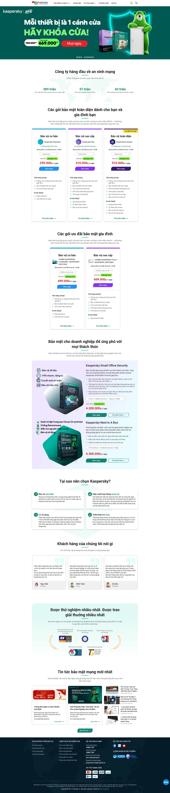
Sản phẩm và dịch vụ (61, 3)
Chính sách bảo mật (38, 748)
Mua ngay (49, 169)
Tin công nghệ (88, 3)
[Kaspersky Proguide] (40, 3)
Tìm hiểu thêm (48, 218)
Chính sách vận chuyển (66, 748)
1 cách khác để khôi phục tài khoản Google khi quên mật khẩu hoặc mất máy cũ (129, 709)
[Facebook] (114, 745)
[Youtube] (119, 745)
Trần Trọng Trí (104, 789)
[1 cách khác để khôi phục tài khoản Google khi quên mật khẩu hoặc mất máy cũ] (112, 710)
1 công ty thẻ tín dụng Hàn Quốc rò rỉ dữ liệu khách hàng (128, 719)
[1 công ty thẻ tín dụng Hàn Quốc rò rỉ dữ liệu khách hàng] (112, 720)
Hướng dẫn (77, 3)
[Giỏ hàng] (136, 3)
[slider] (85, 33)
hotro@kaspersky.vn (92, 757)
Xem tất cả (83, 730)
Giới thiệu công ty (37, 745)
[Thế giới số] (132, 756)
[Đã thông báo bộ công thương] (119, 756)
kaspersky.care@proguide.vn (95, 763)
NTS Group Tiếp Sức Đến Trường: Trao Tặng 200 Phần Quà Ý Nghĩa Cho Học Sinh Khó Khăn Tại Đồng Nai (129, 689)
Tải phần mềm (104, 3)
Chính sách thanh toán (66, 745)
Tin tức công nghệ (37, 751)
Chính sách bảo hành (65, 751)
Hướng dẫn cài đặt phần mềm (68, 760)
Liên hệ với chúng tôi (38, 754)
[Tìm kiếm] (131, 3)
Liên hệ (113, 3)
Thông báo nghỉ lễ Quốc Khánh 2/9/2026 (47, 708)
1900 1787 (90, 752)
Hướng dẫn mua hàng (65, 757)
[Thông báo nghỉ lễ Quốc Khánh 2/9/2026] (49, 695)
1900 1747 (90, 747)
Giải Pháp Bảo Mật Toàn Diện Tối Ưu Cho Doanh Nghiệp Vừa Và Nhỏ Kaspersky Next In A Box (84, 708)
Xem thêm (58, 722)
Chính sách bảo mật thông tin (68, 754)
